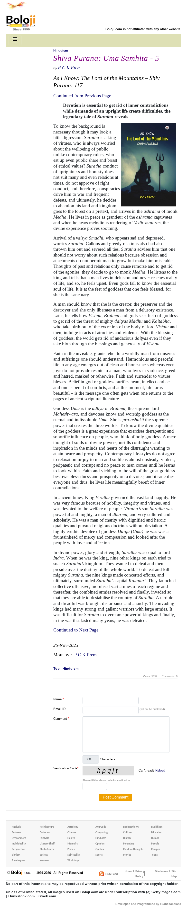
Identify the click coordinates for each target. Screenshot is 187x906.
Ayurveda (100, 827)
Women (44, 860)
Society (44, 855)
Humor (155, 838)
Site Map (174, 874)
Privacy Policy (140, 874)
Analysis (16, 827)
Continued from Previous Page (82, 95)
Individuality (19, 844)
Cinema (71, 832)
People (155, 844)
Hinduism (60, 50)
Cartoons (45, 832)
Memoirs (72, 844)
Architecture (47, 827)
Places (71, 849)
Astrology (72, 827)
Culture (127, 832)
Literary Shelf (47, 844)
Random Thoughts (133, 849)
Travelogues (18, 860)
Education (156, 832)
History (127, 838)
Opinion (99, 844)
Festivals (44, 838)
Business (16, 832)
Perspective (18, 849)
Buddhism (156, 827)
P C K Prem (69, 67)
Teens (154, 855)
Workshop (73, 860)
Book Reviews (131, 827)
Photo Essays (47, 849)
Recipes (155, 849)
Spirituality (73, 855)
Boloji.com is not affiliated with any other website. (143, 29)
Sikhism (16, 855)
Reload (160, 770)
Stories (127, 855)
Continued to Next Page (75, 629)
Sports (99, 855)
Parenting (128, 844)
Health (71, 838)
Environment (19, 838)
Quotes (99, 849)
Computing (101, 832)
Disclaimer (161, 871)
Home (128, 871)
